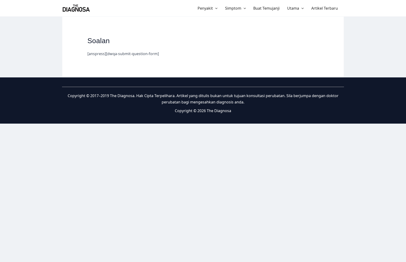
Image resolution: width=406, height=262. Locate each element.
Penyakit (205, 8)
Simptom (233, 8)
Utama (293, 8)
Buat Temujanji (266, 8)
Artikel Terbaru (324, 8)
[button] (215, 8)
